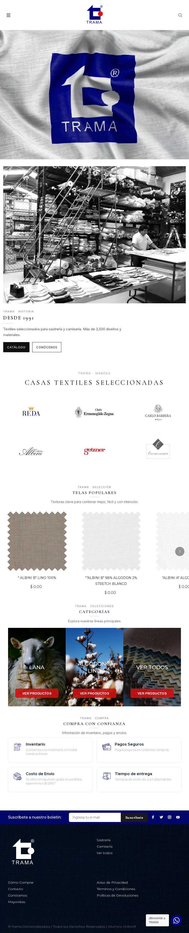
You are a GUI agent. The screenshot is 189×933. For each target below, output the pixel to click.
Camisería (104, 846)
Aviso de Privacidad (112, 882)
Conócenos (46, 347)
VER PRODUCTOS (36, 693)
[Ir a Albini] (31, 451)
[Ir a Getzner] (94, 451)
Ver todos (104, 853)
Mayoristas (16, 902)
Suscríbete (134, 817)
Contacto (15, 889)
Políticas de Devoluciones (117, 895)
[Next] (179, 551)
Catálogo (16, 347)
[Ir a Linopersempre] (158, 451)
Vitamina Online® (122, 926)
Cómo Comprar (21, 882)
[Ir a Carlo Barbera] (158, 412)
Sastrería (103, 840)
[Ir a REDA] (31, 412)
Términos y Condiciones (116, 889)
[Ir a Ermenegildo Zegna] (94, 412)
